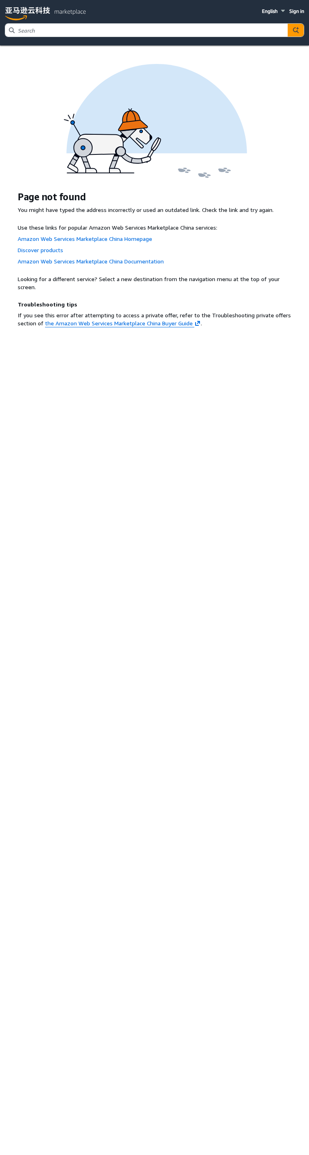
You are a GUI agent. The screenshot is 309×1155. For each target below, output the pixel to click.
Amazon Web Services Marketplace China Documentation (91, 261)
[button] (274, 11)
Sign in (296, 11)
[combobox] (146, 30)
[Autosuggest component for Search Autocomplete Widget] (296, 30)
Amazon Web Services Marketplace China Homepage (85, 238)
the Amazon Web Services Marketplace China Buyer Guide (119, 323)
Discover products (40, 250)
